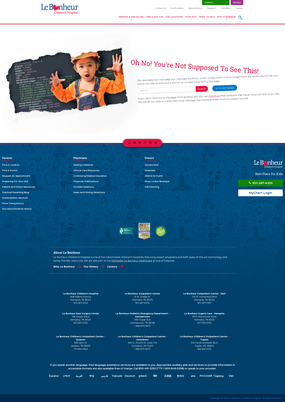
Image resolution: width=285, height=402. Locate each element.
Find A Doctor (154, 17)
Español (54, 376)
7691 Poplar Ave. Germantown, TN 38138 (142, 321)
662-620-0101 (204, 349)
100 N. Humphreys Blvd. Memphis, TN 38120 (204, 298)
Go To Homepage (224, 88)
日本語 (167, 376)
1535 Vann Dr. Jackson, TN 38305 (80, 344)
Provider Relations (83, 187)
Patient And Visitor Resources (18, 187)
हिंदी (155, 376)
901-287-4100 (80, 323)
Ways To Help (207, 17)
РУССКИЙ (206, 376)
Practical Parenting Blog (15, 192)
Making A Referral (83, 165)
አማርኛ (66, 376)
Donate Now (152, 165)
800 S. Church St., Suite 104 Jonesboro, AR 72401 (142, 344)
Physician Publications (86, 181)
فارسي (104, 376)
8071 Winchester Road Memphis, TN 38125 (204, 318)
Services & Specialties (131, 17)
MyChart (237, 2)
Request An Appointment (16, 176)
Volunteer (150, 170)
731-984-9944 (80, 349)
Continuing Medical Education (90, 176)
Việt (231, 376)
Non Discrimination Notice (16, 209)
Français (117, 376)
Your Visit (191, 17)
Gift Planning (152, 187)
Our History (91, 266)
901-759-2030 (204, 323)
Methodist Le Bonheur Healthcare (131, 260)
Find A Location (11, 165)
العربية (79, 376)
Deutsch (130, 376)
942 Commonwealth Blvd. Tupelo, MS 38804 (204, 344)
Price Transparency (13, 203)
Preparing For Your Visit (15, 181)
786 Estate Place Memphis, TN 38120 (80, 318)
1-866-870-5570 (142, 326)
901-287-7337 (204, 303)
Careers (239, 8)
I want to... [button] (209, 2)
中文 (92, 376)
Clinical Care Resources (86, 170)
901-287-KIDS (262, 183)
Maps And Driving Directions (89, 192)
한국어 (180, 376)
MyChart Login (260, 193)
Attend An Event (154, 176)
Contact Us (160, 8)
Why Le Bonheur (226, 17)
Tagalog (218, 376)
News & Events (195, 8)
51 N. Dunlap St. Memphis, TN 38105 (142, 298)
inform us (214, 96)
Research (211, 8)
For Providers (177, 8)
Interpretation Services (15, 198)
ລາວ (193, 376)
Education (226, 8)
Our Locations (174, 17)
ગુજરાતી (142, 376)
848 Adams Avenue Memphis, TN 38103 (80, 298)
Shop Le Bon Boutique (157, 181)
